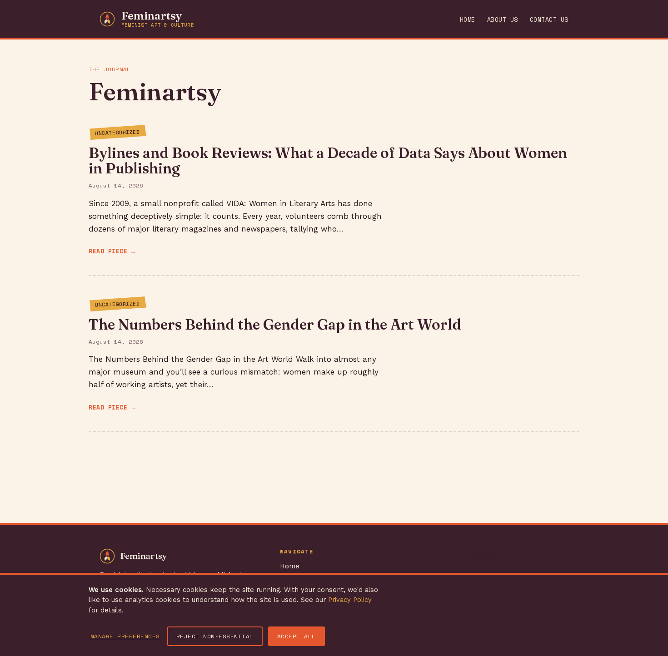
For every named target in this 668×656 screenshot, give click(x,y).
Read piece (108, 251)
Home (467, 19)
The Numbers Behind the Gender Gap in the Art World (275, 324)
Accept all (296, 636)
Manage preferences (125, 636)
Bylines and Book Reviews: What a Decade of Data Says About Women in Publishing (328, 161)
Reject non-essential (215, 636)
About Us (502, 19)
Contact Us (549, 19)
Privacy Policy (350, 600)
